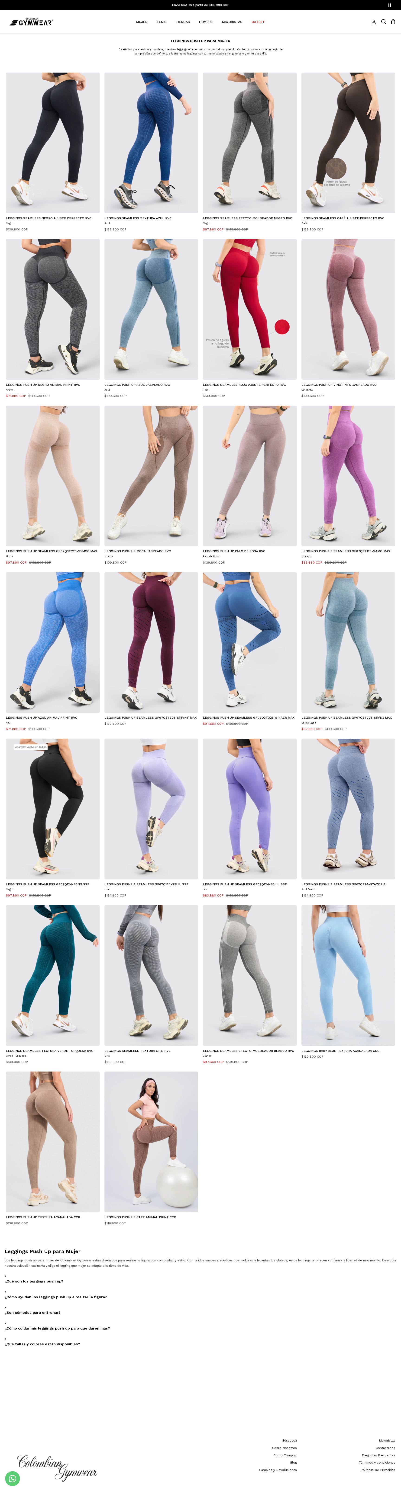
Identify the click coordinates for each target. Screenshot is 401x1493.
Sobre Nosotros (284, 1448)
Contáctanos (385, 1448)
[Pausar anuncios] (390, 5)
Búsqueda (289, 1440)
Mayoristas (387, 1440)
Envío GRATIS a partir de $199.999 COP (200, 5)
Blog (293, 1462)
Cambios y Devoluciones (278, 1470)
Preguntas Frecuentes (378, 1455)
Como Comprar (285, 1455)
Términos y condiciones (377, 1462)
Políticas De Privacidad (378, 1470)
